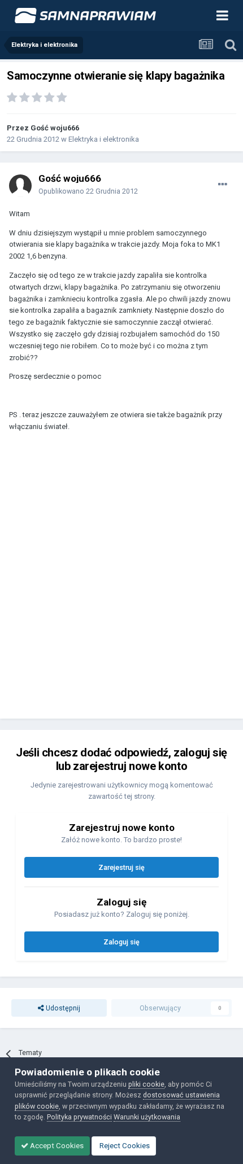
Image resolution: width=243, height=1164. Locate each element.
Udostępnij (62, 1008)
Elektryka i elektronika (103, 139)
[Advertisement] (121, 580)
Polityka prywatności (79, 1117)
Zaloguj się (121, 942)
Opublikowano (88, 191)
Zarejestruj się (121, 867)
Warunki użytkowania (147, 1117)
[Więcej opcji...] (222, 184)
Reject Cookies (124, 1145)
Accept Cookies (56, 1145)
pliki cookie (146, 1084)
